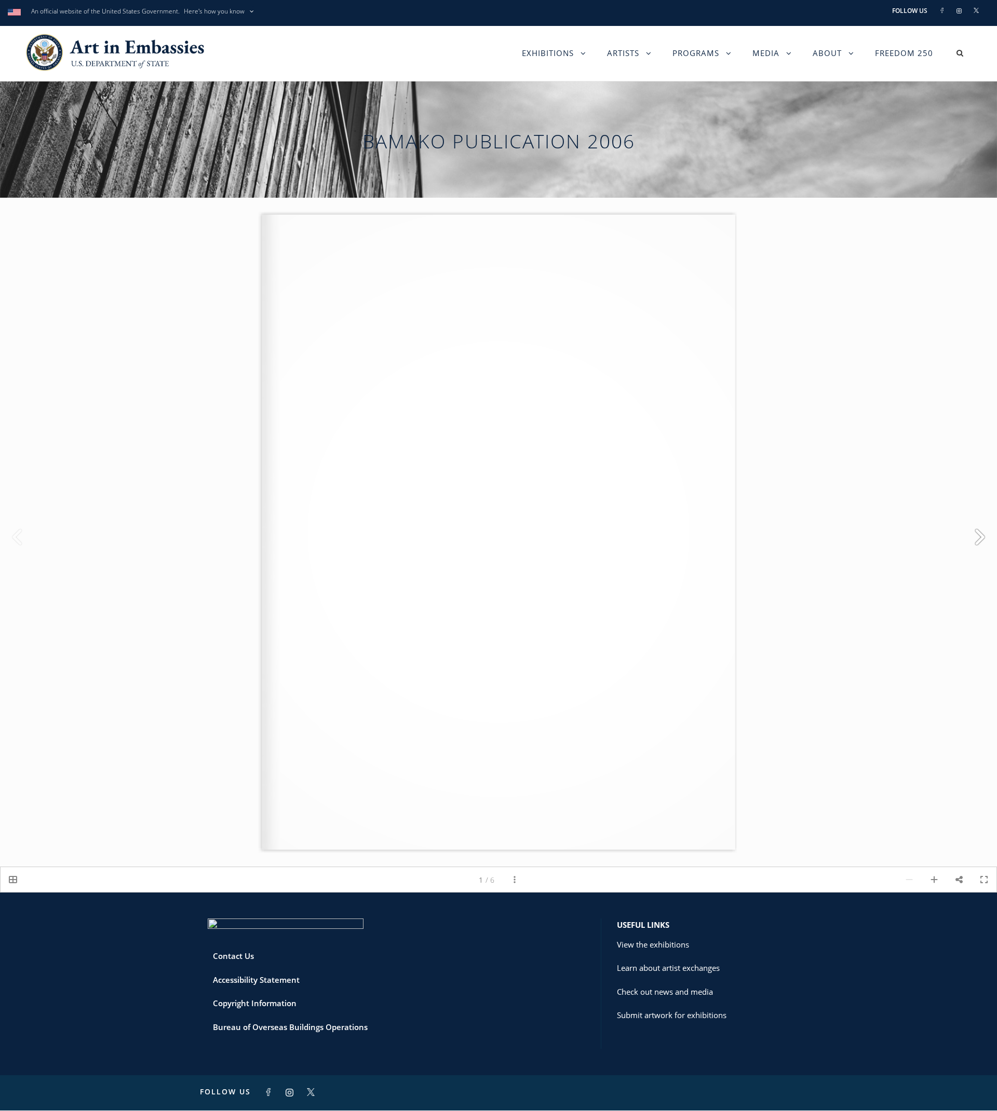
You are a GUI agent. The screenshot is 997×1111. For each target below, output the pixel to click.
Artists (623, 53)
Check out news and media (665, 991)
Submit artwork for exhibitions (671, 1015)
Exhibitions (548, 53)
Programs (695, 53)
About (827, 53)
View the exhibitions (653, 944)
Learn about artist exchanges (668, 968)
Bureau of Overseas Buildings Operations (290, 1027)
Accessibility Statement (256, 980)
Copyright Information (255, 1003)
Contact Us (233, 956)
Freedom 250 (904, 53)
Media (765, 53)
